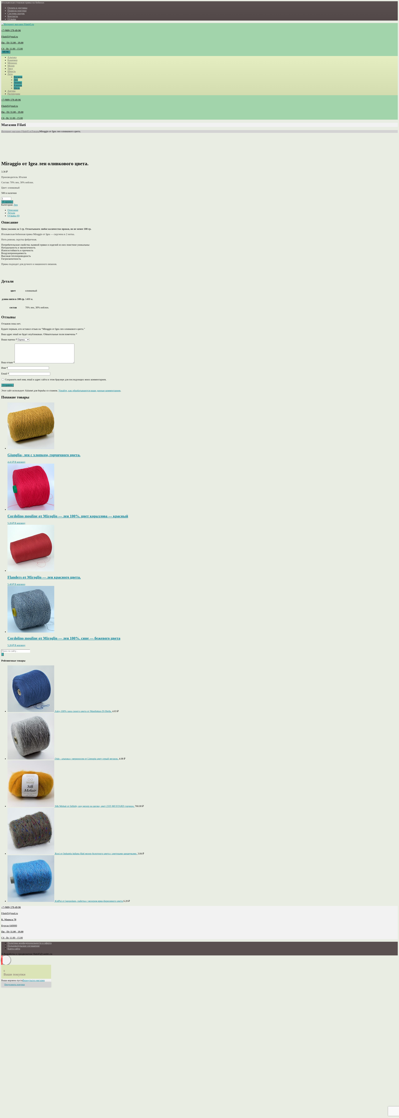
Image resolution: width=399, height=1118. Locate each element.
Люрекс (18, 82)
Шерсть (11, 71)
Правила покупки (16, 10)
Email (5, 373)
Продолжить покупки (14, 984)
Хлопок (18, 85)
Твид (10, 68)
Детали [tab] (11, 213)
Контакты (12, 16)
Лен (16, 79)
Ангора (11, 91)
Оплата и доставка (17, 8)
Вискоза (18, 77)
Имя (4, 368)
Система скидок (16, 13)
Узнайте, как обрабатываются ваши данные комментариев (89, 390)
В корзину (7, 202)
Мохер (10, 65)
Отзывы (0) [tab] (13, 215)
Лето (10, 74)
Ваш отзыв (8, 362)
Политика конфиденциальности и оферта (29, 943)
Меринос (12, 63)
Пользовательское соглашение (23, 946)
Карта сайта (13, 948)
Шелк (17, 88)
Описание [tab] (12, 210)
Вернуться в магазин (34, 980)
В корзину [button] (19, 462)
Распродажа (13, 93)
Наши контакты (40, 1034)
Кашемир (12, 60)
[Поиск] (2, 654)
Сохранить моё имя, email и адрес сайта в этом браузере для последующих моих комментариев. (55, 379)
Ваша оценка (9, 339)
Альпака (12, 57)
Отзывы (11, 19)
